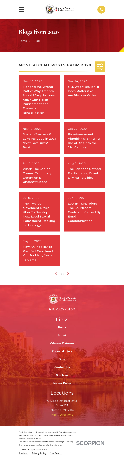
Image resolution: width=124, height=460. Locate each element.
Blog (62, 359)
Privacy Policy (62, 383)
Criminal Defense (62, 343)
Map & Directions (62, 414)
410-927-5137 (62, 309)
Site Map (62, 375)
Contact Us (62, 367)
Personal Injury (62, 351)
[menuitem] (23, 453)
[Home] (60, 10)
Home (62, 327)
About (62, 335)
